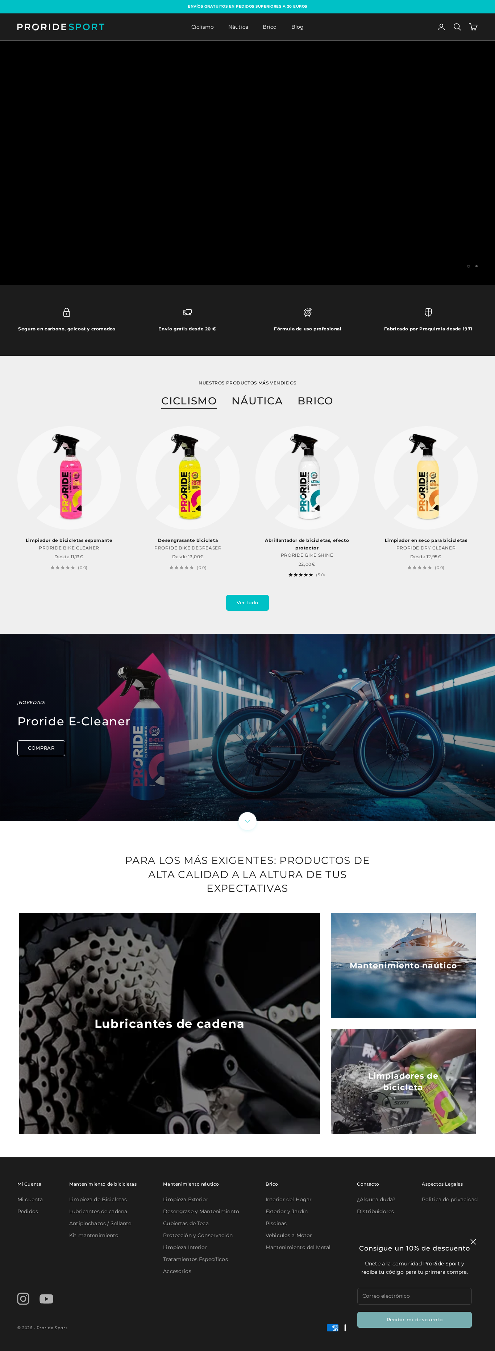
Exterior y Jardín (287, 1211)
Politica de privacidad (450, 1199)
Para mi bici (203, 185)
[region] (247, 163)
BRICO (316, 401)
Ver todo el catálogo (292, 185)
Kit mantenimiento (93, 1235)
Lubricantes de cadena (98, 1211)
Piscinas (276, 1223)
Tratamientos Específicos (195, 1259)
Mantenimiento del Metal (298, 1247)
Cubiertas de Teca (185, 1223)
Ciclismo (202, 27)
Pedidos (27, 1211)
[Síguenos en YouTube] (46, 1299)
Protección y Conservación (198, 1235)
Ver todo (247, 602)
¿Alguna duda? (376, 1199)
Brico (270, 27)
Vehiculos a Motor (289, 1235)
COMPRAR (41, 748)
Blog (297, 27)
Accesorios (177, 1271)
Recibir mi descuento (415, 1319)
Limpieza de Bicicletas (98, 1199)
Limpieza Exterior (185, 1199)
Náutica (238, 27)
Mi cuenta (30, 1199)
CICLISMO (189, 401)
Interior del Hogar (289, 1199)
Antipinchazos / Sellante (100, 1223)
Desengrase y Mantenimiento (201, 1211)
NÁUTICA (257, 401)
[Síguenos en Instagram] (23, 1299)
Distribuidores (375, 1211)
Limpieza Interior (185, 1247)
